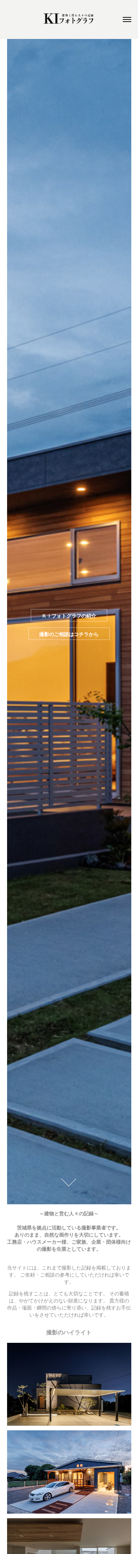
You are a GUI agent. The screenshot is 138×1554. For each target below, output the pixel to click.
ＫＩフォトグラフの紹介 (69, 615)
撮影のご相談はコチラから (69, 634)
